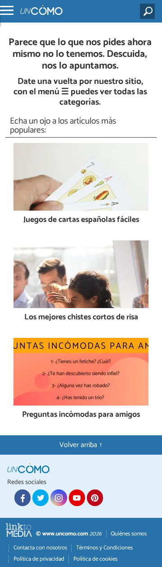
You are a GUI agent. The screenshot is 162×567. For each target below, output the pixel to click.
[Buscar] (149, 11)
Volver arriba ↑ (81, 445)
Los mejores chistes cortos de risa (81, 317)
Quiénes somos (129, 533)
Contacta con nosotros (40, 547)
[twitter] (40, 497)
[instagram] (58, 497)
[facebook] (22, 497)
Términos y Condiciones (104, 547)
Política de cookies (95, 559)
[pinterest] (95, 497)
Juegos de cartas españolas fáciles (81, 220)
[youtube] (77, 497)
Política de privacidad (39, 559)
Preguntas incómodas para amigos (81, 415)
